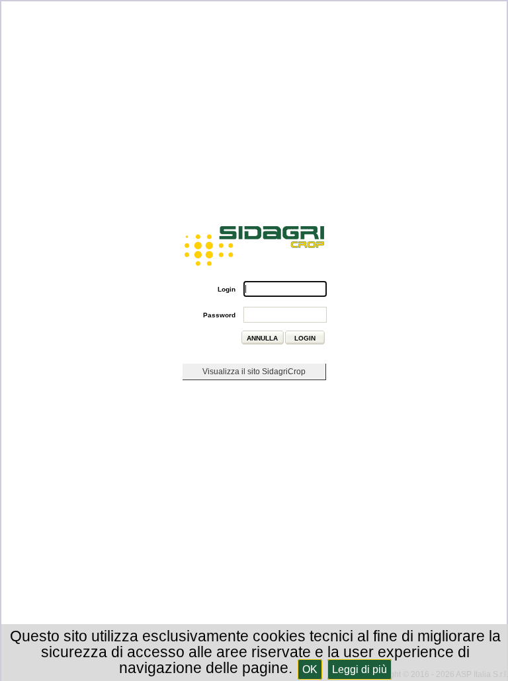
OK (310, 669)
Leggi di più (359, 669)
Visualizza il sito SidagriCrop (254, 371)
